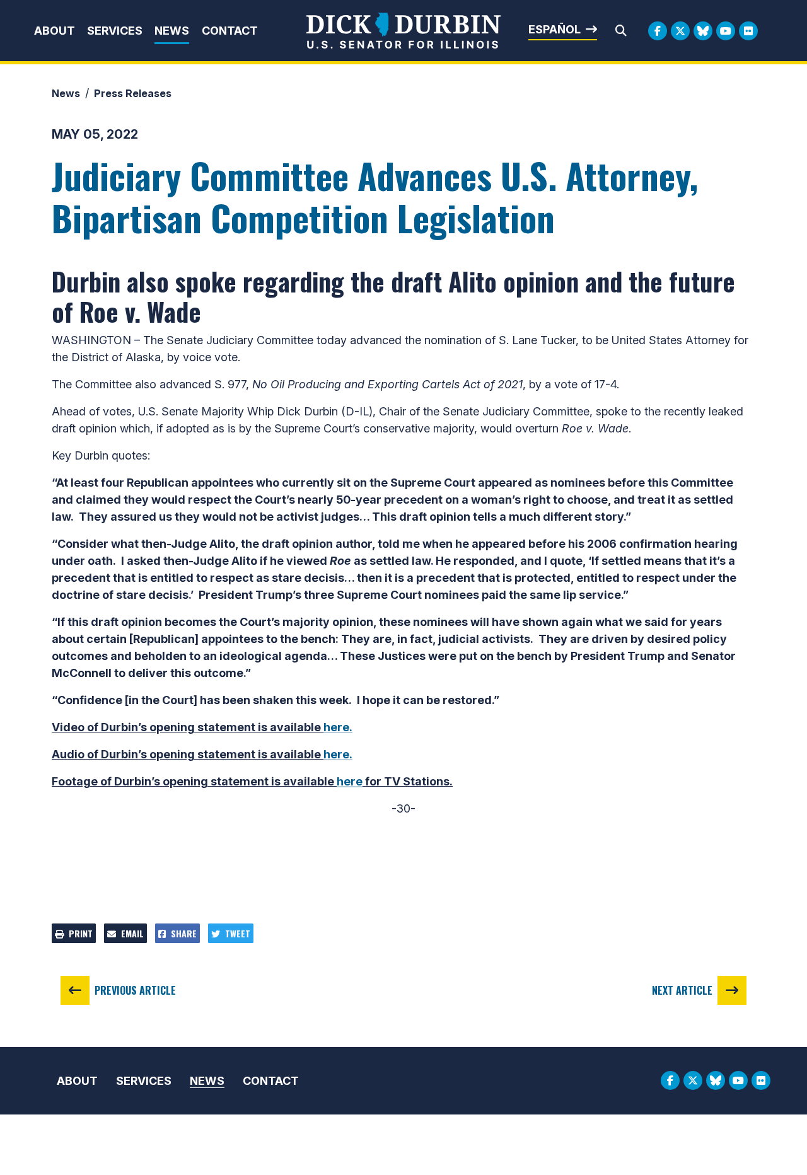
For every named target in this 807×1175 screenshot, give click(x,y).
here (350, 781)
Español (554, 29)
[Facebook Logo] (657, 30)
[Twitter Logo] (680, 30)
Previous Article (135, 990)
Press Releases (132, 93)
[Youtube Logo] (725, 30)
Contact (230, 30)
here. (337, 727)
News (171, 30)
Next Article (682, 990)
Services (114, 30)
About (54, 30)
